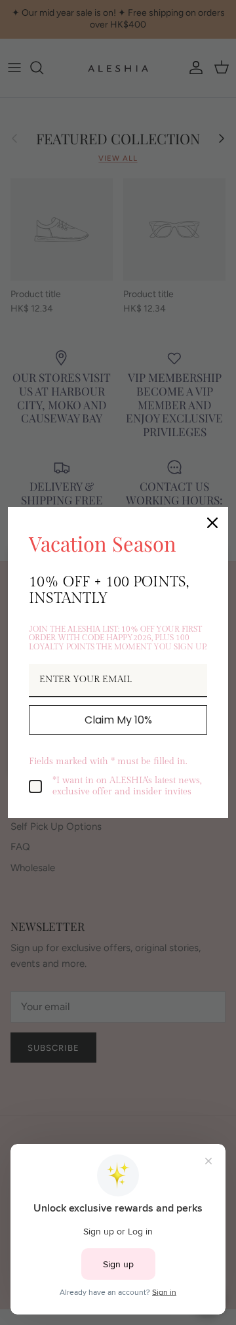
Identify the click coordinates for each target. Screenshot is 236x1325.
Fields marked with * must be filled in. (108, 761)
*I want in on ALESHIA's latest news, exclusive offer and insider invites (127, 786)
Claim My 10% (118, 719)
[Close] (212, 523)
